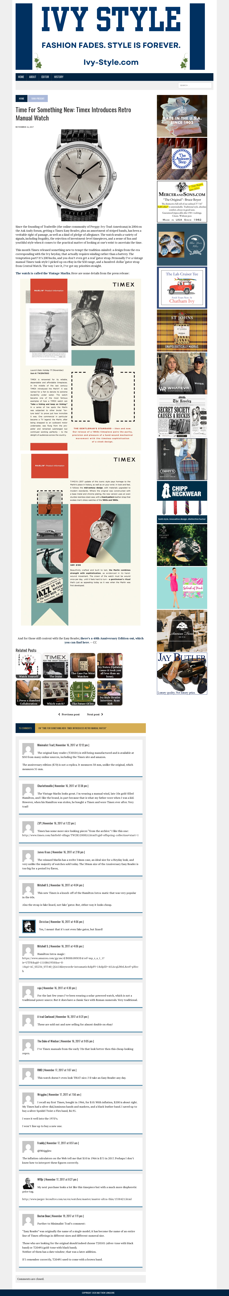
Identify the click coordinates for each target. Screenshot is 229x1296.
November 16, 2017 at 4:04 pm (66, 885)
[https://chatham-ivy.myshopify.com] (182, 306)
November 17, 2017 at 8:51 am (62, 1143)
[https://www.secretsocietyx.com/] (182, 435)
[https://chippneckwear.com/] (182, 521)
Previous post (71, 714)
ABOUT (32, 77)
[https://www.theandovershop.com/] (182, 177)
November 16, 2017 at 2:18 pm (67, 852)
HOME (21, 77)
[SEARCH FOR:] (195, 85)
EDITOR (45, 77)
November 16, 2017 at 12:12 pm (72, 745)
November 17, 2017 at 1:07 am (59, 1070)
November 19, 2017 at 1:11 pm (67, 1216)
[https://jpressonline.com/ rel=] (182, 134)
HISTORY (58, 77)
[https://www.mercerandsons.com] (182, 220)
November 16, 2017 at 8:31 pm (71, 1017)
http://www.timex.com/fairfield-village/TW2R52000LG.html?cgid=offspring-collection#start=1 (80, 835)
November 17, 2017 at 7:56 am (64, 1094)
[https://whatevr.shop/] (182, 392)
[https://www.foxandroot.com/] (182, 564)
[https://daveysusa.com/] (182, 478)
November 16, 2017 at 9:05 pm (77, 1041)
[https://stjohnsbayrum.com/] (182, 349)
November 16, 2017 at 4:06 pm (66, 922)
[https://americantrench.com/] (182, 649)
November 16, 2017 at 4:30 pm (59, 988)
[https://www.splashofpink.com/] (182, 607)
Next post (93, 714)
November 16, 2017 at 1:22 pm (58, 823)
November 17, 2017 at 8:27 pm (60, 1179)
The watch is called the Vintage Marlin (43, 273)
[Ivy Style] (110, 36)
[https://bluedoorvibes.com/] (182, 263)
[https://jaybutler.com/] (182, 692)
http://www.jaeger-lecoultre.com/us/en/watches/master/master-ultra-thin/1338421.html (77, 1199)
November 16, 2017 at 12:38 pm (71, 786)
